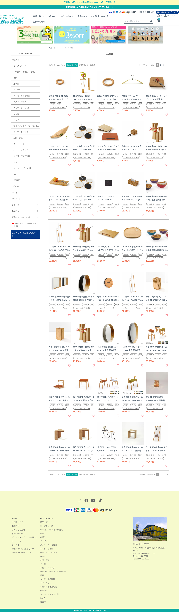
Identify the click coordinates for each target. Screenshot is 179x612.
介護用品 (17, 180)
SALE (15, 174)
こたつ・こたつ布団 (21, 96)
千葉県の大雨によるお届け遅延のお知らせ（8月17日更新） (88, 2)
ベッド (16, 120)
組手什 (16, 84)
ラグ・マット (19, 144)
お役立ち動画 (39, 21)
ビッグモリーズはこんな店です (24, 234)
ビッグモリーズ (19, 66)
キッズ (16, 114)
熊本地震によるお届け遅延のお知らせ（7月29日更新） (89, 7)
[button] (167, 65)
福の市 (16, 186)
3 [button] (163, 65)
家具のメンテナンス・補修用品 (26, 126)
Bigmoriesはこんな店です (166, 12)
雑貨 (15, 162)
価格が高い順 (83, 65)
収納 (15, 78)
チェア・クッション (21, 108)
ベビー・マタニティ (21, 150)
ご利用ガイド (17, 522)
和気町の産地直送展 (21, 156)
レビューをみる (67, 16)
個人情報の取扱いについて (23, 552)
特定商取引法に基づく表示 (23, 549)
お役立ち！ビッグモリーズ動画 (25, 224)
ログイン (15, 193)
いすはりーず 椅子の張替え (24, 72)
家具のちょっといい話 (21, 217)
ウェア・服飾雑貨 (20, 132)
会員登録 (15, 205)
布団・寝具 (18, 138)
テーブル (17, 90)
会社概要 (15, 545)
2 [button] (160, 65)
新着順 (92, 65)
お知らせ (52, 16)
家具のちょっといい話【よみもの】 (93, 16)
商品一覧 (37, 16)
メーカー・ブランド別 (22, 168)
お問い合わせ (17, 533)
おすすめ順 (61, 65)
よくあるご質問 (18, 530)
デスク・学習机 (19, 102)
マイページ (16, 199)
